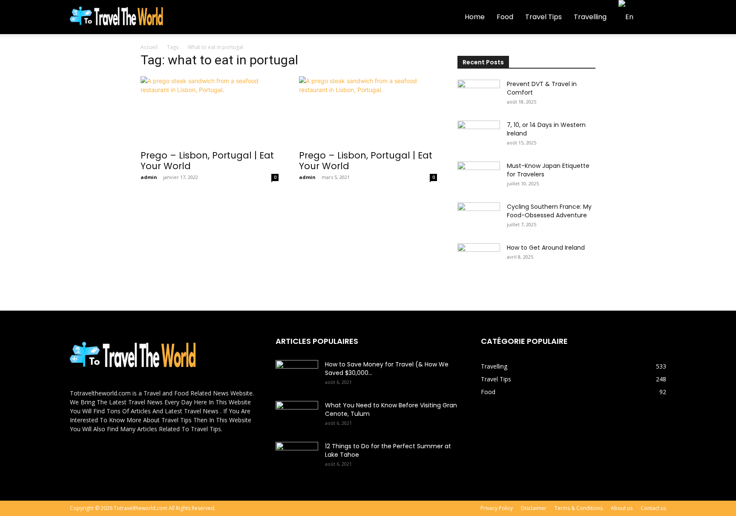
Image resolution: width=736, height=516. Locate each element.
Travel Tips (543, 17)
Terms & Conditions (579, 508)
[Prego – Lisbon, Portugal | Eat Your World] (210, 110)
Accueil (149, 47)
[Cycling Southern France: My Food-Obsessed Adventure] (478, 217)
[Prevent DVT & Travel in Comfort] (478, 95)
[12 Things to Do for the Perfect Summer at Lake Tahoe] (297, 457)
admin (149, 177)
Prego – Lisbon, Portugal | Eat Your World (207, 160)
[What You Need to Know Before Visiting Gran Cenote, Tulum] (297, 416)
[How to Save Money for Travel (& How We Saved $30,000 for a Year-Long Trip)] (297, 375)
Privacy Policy (496, 508)
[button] (656, 18)
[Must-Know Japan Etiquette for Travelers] (478, 176)
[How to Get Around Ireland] (478, 258)
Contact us (653, 508)
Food (505, 17)
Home (475, 17)
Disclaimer (533, 508)
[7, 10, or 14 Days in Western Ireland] (478, 135)
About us (621, 508)
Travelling (590, 17)
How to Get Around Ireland (546, 247)
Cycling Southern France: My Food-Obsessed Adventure (549, 210)
